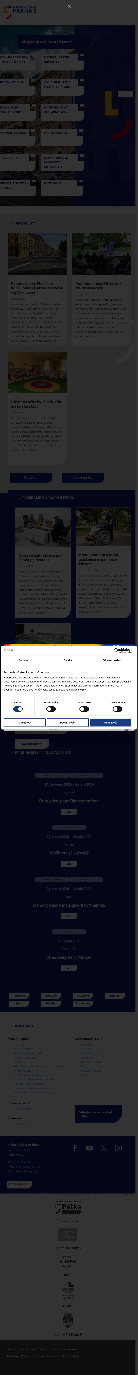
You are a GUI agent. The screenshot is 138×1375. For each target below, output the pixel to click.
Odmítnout (25, 722)
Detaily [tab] (68, 660)
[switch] (51, 709)
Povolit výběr (68, 722)
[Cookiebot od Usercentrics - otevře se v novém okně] (117, 650)
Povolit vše (110, 722)
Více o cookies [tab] (111, 660)
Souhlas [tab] (23, 660)
